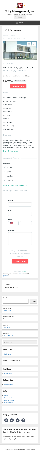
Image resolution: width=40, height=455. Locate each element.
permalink (6, 276)
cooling (10, 167)
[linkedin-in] (18, 420)
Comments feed (9, 400)
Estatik (24, 272)
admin (20, 274)
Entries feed (8, 398)
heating (10, 180)
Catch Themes (25, 452)
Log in (6, 396)
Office (13, 35)
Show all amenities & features (14, 185)
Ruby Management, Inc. (20, 11)
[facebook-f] (23, 420)
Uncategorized (8, 335)
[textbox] (13, 223)
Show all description (10, 151)
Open (10, 108)
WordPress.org (8, 402)
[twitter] (12, 420)
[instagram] (6, 420)
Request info (18, 86)
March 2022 (8, 327)
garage (9, 172)
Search (5, 298)
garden (10, 176)
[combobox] (13, 223)
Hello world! (7, 311)
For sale (5, 35)
